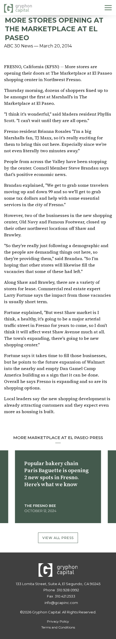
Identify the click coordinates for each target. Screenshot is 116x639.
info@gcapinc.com (61, 602)
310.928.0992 (68, 590)
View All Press (58, 538)
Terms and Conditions (58, 627)
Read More (38, 513)
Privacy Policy (58, 621)
